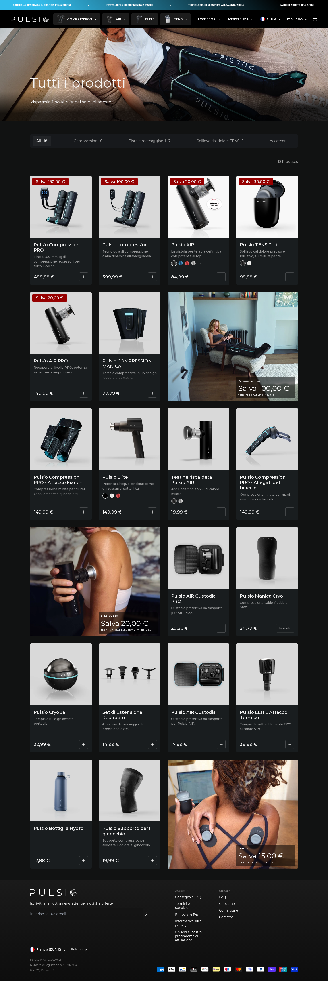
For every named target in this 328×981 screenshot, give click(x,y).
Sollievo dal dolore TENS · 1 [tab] (220, 141)
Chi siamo (227, 904)
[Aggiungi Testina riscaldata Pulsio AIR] (221, 511)
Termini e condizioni (183, 906)
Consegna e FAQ (188, 897)
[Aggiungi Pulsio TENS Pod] (289, 276)
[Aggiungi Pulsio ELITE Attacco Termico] (289, 744)
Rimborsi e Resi (187, 914)
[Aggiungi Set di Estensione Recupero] (152, 744)
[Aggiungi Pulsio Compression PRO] (83, 276)
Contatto (226, 917)
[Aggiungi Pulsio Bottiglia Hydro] (83, 860)
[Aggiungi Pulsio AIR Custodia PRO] (221, 628)
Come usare (228, 910)
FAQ (222, 897)
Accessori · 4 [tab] (281, 141)
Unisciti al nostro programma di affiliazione (188, 936)
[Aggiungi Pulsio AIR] (221, 276)
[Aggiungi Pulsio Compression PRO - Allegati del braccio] (289, 511)
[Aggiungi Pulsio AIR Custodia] (221, 744)
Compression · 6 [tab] (88, 141)
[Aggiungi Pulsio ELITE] (152, 511)
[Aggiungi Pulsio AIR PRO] (83, 393)
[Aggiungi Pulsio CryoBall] (83, 744)
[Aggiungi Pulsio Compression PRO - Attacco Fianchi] (83, 511)
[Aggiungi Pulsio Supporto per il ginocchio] (152, 860)
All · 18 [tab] (41, 141)
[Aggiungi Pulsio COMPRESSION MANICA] (152, 393)
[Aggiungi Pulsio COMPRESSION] (152, 276)
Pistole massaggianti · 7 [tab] (149, 141)
